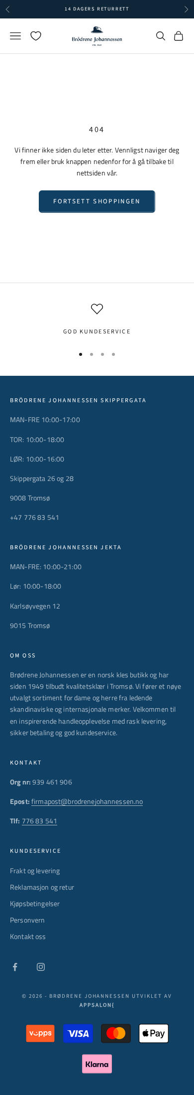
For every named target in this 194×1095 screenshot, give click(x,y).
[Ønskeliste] (36, 36)
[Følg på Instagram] (41, 967)
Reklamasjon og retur (42, 887)
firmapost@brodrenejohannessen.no (87, 801)
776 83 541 (39, 820)
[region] (97, 320)
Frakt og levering (35, 870)
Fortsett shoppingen (96, 201)
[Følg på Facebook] (15, 967)
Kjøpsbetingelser (35, 903)
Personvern (27, 920)
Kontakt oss (28, 936)
